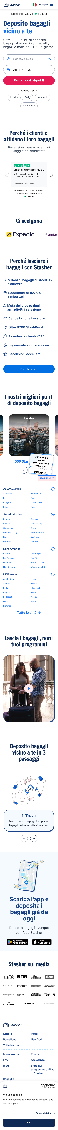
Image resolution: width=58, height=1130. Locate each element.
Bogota (6, 519)
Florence (7, 606)
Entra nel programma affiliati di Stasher (42, 1069)
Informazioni (11, 1054)
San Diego (35, 558)
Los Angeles (8, 558)
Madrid (34, 583)
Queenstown (36, 502)
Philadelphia (36, 553)
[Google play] (17, 942)
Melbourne (36, 493)
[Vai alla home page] (12, 4)
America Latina (12, 514)
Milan (33, 592)
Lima (5, 537)
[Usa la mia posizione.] (50, 59)
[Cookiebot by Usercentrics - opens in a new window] (41, 1086)
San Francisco (37, 562)
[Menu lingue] (34, 4)
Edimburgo (29, 105)
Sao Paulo (35, 541)
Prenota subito (29, 369)
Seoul (33, 507)
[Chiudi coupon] (53, 455)
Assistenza (38, 1059)
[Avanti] (33, 838)
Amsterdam (8, 579)
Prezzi (35, 1054)
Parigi (28, 97)
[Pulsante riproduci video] (28, 688)
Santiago (35, 537)
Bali (4, 498)
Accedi (43, 4)
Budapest (7, 597)
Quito (33, 528)
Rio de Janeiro (37, 532)
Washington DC (38, 567)
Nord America (11, 548)
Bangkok (7, 502)
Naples (34, 597)
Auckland (7, 493)
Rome (33, 601)
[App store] (42, 942)
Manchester (36, 588)
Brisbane (7, 507)
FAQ (5, 1059)
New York (42, 97)
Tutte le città (26, 613)
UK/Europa (10, 574)
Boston (6, 553)
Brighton (7, 592)
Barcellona (9, 1039)
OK (29, 1122)
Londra (14, 97)
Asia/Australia (12, 488)
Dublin (6, 601)
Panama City (36, 523)
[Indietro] (24, 470)
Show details (43, 1113)
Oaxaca (34, 519)
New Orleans (9, 567)
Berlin (5, 588)
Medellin (7, 541)
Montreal (7, 562)
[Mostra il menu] (51, 4)
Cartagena (8, 528)
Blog (6, 1065)
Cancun (6, 523)
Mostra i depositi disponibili (29, 80)
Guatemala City (10, 532)
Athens (6, 583)
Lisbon (34, 579)
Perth (33, 498)
